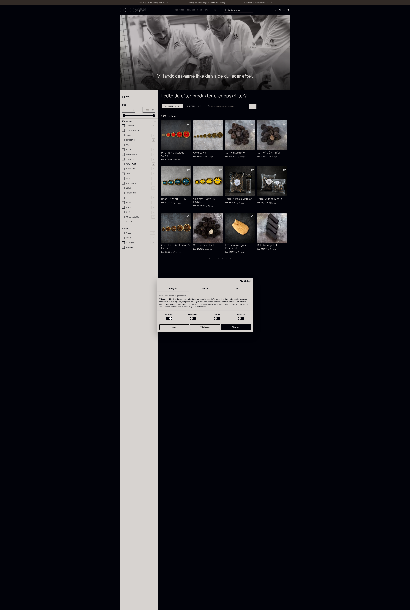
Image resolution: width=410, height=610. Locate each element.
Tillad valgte (205, 327)
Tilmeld (30, 600)
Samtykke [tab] (173, 289)
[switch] (193, 318)
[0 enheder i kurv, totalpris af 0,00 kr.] (288, 10)
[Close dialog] (81, 570)
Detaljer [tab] (205, 289)
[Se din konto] (275, 10)
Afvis (174, 327)
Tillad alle (235, 327)
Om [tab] (237, 289)
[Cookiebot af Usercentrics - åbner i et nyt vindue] (241, 281)
